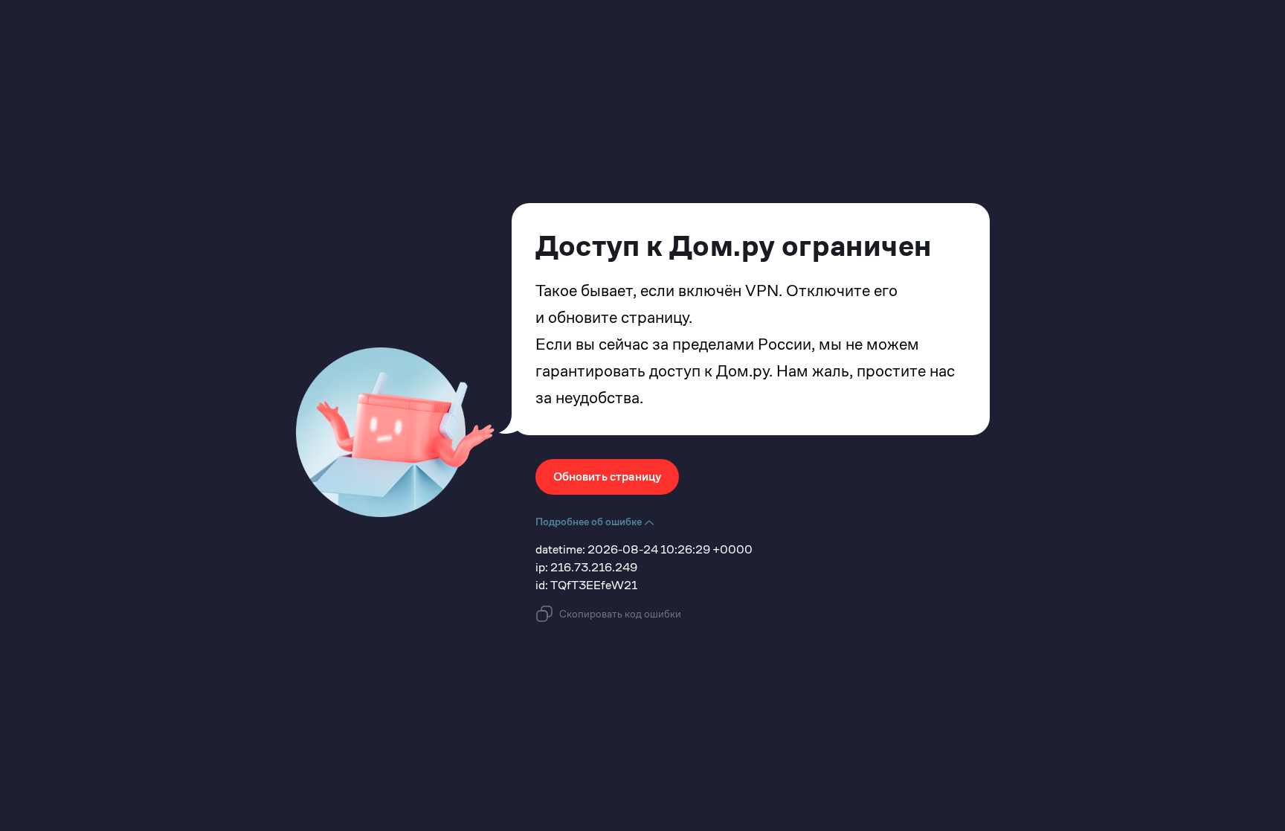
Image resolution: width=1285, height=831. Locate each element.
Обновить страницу (607, 476)
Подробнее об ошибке (589, 521)
